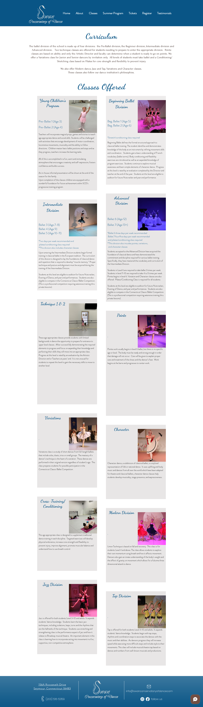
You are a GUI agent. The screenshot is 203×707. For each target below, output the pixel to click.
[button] (79, 13)
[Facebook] (148, 699)
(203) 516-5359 (55, 699)
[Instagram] (142, 699)
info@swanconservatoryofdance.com (149, 691)
